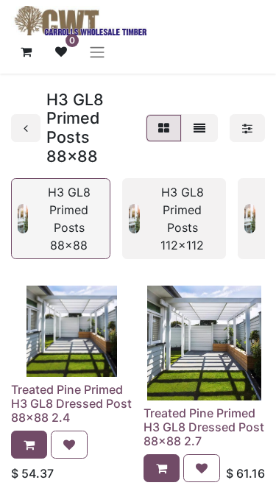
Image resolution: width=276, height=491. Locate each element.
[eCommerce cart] (25, 51)
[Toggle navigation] (97, 51)
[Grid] (164, 128)
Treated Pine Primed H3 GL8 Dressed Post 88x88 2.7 (204, 427)
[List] (199, 128)
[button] (29, 445)
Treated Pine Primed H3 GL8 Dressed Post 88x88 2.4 (71, 403)
